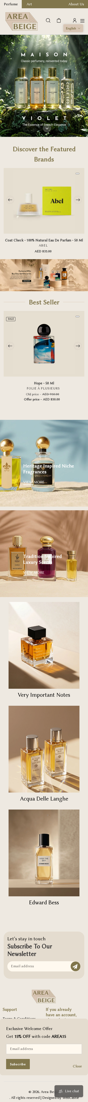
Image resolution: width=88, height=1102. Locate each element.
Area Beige (50, 1092)
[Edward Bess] (44, 853)
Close (77, 1066)
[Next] (78, 200)
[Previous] (10, 200)
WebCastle (70, 1098)
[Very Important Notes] (44, 645)
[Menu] (82, 20)
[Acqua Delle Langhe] (44, 749)
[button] (73, 28)
